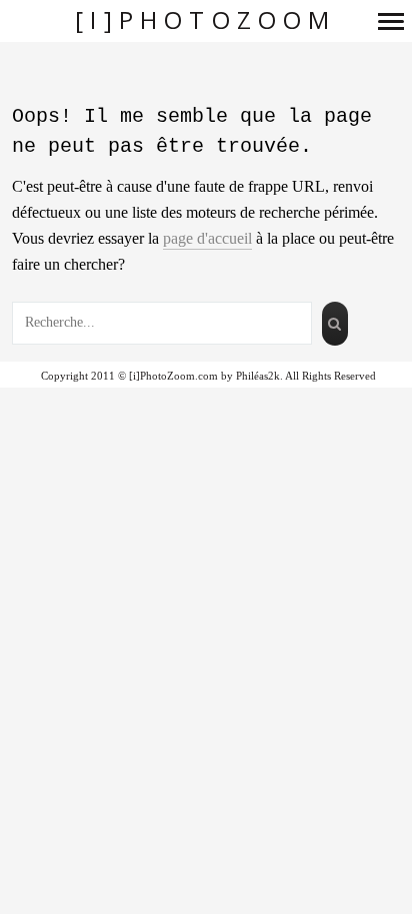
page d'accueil (207, 238)
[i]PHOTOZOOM (205, 20)
